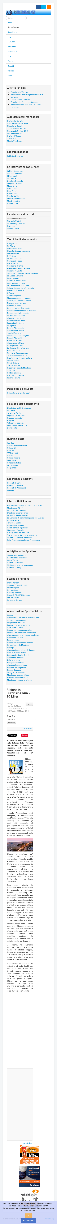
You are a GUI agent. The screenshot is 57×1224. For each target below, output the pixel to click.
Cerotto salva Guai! (15, 562)
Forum (10, 61)
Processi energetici (15, 418)
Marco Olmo (12, 186)
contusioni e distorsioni (16, 620)
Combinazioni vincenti (16, 283)
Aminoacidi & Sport (15, 637)
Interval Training (13, 378)
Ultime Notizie (13, 27)
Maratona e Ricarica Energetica (19, 680)
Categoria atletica (14, 463)
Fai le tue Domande (15, 156)
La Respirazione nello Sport (18, 285)
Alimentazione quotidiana (17, 665)
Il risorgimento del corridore (18, 532)
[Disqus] (20, 1031)
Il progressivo (12, 243)
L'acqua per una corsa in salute (19, 630)
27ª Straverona (13, 520)
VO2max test (12, 453)
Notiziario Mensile (14, 133)
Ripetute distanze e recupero (18, 251)
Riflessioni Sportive (15, 485)
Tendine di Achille (14, 413)
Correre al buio (13, 360)
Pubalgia (10, 647)
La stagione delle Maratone (18, 645)
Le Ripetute (11, 325)
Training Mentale (13, 365)
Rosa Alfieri (11, 191)
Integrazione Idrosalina (16, 622)
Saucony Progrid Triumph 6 (18, 585)
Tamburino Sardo (14, 523)
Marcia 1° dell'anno (14, 141)
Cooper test (11, 468)
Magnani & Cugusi (14, 183)
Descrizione (12, 32)
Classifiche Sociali (14, 126)
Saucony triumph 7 (14, 592)
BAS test (11, 450)
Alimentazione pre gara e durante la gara (23, 617)
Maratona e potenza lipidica (18, 675)
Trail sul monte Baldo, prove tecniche (22, 535)
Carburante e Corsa (15, 627)
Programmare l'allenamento (18, 313)
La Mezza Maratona (15, 276)
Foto (9, 37)
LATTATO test (12, 465)
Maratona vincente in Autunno (19, 298)
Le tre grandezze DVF (16, 345)
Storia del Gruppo (14, 136)
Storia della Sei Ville (15, 121)
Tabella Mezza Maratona (17, 355)
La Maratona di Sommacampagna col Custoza (25, 518)
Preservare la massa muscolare (20, 642)
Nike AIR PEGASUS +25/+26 (19, 595)
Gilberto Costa (13, 228)
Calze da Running (14, 567)
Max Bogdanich (13, 201)
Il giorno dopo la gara (15, 375)
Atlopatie (10, 420)
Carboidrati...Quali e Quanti (18, 655)
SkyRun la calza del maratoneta (20, 565)
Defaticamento (13, 278)
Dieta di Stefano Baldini (16, 652)
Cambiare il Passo (14, 261)
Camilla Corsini (13, 196)
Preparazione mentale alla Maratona (21, 310)
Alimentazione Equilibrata (17, 677)
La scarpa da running (15, 600)
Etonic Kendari (13, 583)
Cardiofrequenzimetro (15, 330)
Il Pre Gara (11, 256)
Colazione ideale (13, 660)
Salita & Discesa (14, 373)
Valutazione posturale (15, 423)
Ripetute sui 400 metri (16, 320)
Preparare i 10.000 (14, 263)
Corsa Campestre (14, 295)
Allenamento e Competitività (18, 268)
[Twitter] (43, 7)
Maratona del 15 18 (15, 508)
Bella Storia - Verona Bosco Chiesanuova (23, 540)
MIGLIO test (12, 460)
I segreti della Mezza (15, 323)
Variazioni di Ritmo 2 (15, 290)
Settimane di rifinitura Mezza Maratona (22, 273)
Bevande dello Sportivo (16, 667)
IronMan (10, 490)
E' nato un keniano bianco (17, 513)
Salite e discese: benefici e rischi (20, 288)
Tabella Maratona (14, 333)
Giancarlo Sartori (14, 221)
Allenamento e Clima (15, 343)
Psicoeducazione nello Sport (18, 393)
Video (9, 56)
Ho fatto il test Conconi (16, 510)
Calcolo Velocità (13, 458)
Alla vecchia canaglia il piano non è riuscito (24, 505)
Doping (10, 615)
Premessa (11, 226)
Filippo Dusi (12, 176)
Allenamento (12, 51)
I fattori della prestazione (17, 425)
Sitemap (10, 70)
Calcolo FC (11, 455)
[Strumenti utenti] (29, 704)
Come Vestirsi (12, 560)
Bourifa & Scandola (15, 181)
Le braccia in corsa (14, 258)
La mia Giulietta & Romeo (17, 515)
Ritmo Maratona (13, 350)
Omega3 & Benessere (16, 672)
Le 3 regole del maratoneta (17, 348)
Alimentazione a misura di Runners (21, 650)
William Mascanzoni (15, 171)
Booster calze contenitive (17, 558)
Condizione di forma (15, 266)
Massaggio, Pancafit (15, 530)
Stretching (11, 370)
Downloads (11, 46)
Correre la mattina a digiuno (18, 335)
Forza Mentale (13, 253)
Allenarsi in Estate (14, 271)
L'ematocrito (12, 428)
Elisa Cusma (12, 188)
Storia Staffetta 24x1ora (16, 128)
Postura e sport (13, 640)
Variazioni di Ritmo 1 (15, 248)
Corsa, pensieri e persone (17, 528)
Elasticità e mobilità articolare (19, 408)
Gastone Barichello (14, 173)
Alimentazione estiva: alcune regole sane (23, 635)
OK (28, 1215)
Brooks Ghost (12, 590)
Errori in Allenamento (15, 328)
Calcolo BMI (12, 448)
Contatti (10, 66)
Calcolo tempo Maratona (17, 445)
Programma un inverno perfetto (19, 358)
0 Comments (27, 728)
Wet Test (10, 443)
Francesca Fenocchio (15, 198)
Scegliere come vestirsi (16, 555)
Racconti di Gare (14, 483)
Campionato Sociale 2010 (17, 131)
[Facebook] (38, 7)
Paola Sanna (12, 193)
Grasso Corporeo (14, 670)
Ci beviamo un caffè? (15, 657)
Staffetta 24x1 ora (14, 138)
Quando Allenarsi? (14, 338)
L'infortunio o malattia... (16, 525)
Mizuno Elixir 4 (13, 597)
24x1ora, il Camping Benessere (19, 537)
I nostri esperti (13, 587)
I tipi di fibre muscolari (16, 415)
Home (9, 22)
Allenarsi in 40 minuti (15, 318)
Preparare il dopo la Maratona (19, 368)
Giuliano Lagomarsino (15, 223)
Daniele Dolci (12, 203)
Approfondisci (28, 1220)
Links (9, 75)
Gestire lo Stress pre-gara (17, 353)
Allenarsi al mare (14, 305)
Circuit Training (13, 363)
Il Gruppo (11, 41)
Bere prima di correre (15, 662)
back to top (27, 1142)
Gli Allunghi (11, 246)
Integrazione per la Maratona (18, 625)
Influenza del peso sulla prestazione (21, 632)
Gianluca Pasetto (14, 178)
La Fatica (11, 410)
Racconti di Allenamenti (16, 488)
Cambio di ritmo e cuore (16, 280)
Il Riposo (10, 293)
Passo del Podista (14, 340)
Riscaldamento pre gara (16, 303)
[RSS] (49, 7)
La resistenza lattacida (16, 315)
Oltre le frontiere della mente (18, 308)
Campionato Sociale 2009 (17, 123)
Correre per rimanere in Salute (19, 300)
